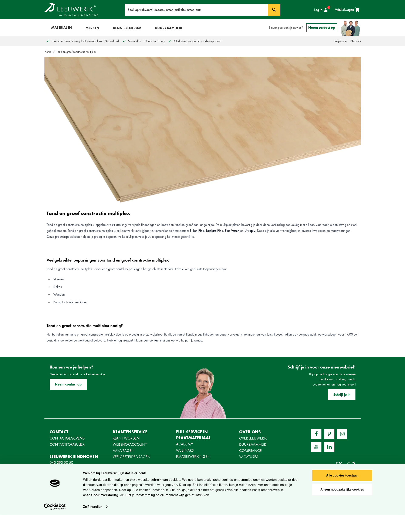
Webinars (185, 450)
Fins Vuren (232, 230)
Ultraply (249, 230)
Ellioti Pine (197, 230)
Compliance (250, 450)
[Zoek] (274, 10)
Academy (184, 444)
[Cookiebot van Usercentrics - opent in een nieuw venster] (54, 507)
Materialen (61, 27)
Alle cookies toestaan (342, 475)
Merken (92, 28)
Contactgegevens (67, 438)
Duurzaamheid (168, 28)
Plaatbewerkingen (193, 456)
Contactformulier (67, 444)
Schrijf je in (341, 394)
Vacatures (248, 456)
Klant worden (126, 438)
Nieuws (355, 41)
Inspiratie (340, 41)
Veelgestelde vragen (132, 456)
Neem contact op (321, 27)
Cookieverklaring (104, 495)
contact (154, 340)
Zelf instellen (92, 506)
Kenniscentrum (127, 28)
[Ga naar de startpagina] (71, 9)
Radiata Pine (214, 230)
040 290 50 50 (61, 462)
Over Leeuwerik (253, 438)
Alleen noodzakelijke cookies (342, 489)
